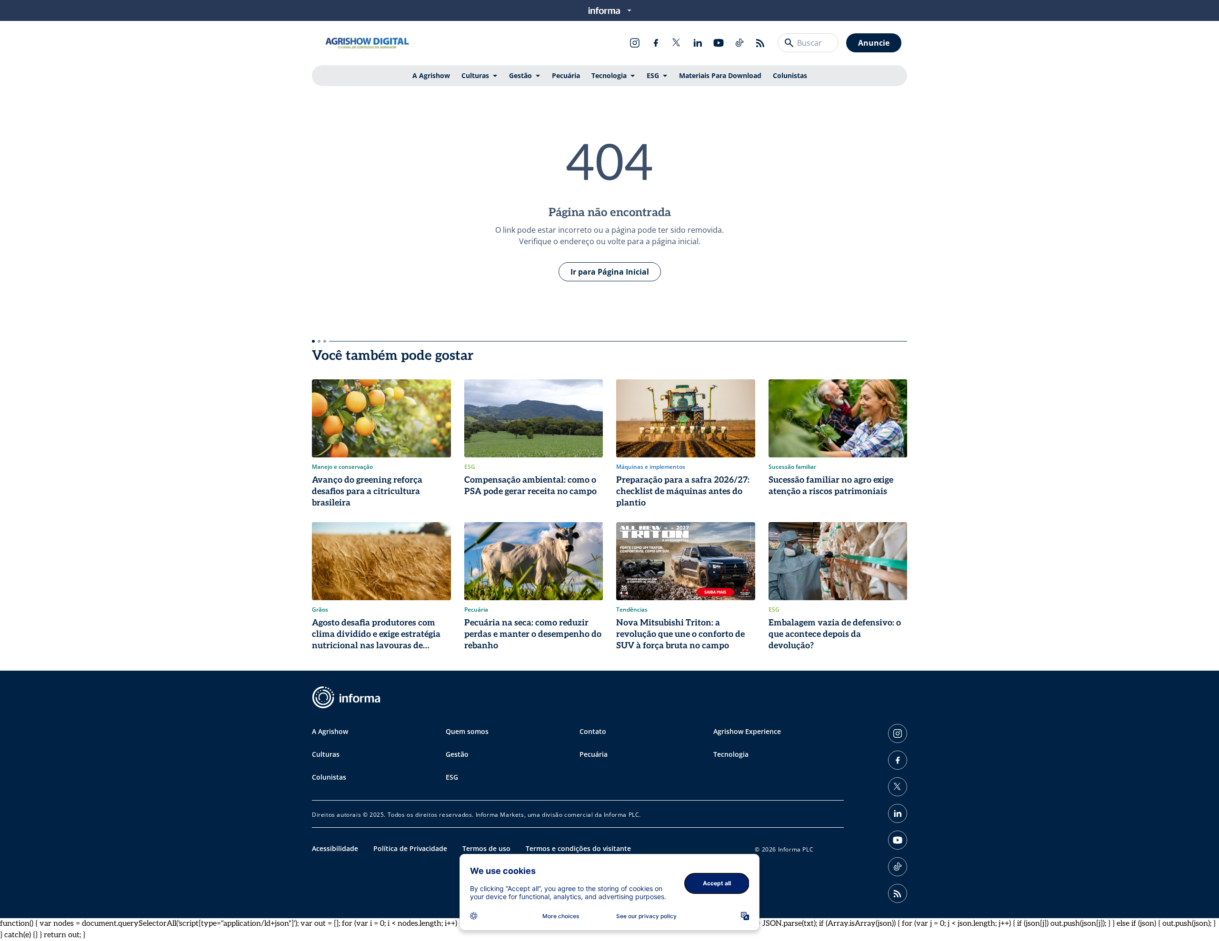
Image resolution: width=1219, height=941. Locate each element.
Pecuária (566, 75)
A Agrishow (431, 75)
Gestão (520, 75)
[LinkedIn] (697, 42)
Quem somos (467, 731)
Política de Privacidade (410, 848)
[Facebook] (655, 42)
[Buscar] (789, 43)
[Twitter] (676, 42)
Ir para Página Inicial (609, 272)
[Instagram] (634, 42)
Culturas (475, 75)
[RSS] (760, 42)
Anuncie (873, 43)
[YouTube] (718, 42)
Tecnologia (609, 75)
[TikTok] (739, 42)
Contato (593, 731)
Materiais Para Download (720, 75)
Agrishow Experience (747, 731)
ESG (653, 75)
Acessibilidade (335, 848)
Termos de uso (486, 848)
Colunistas (790, 75)
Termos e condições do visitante (578, 848)
